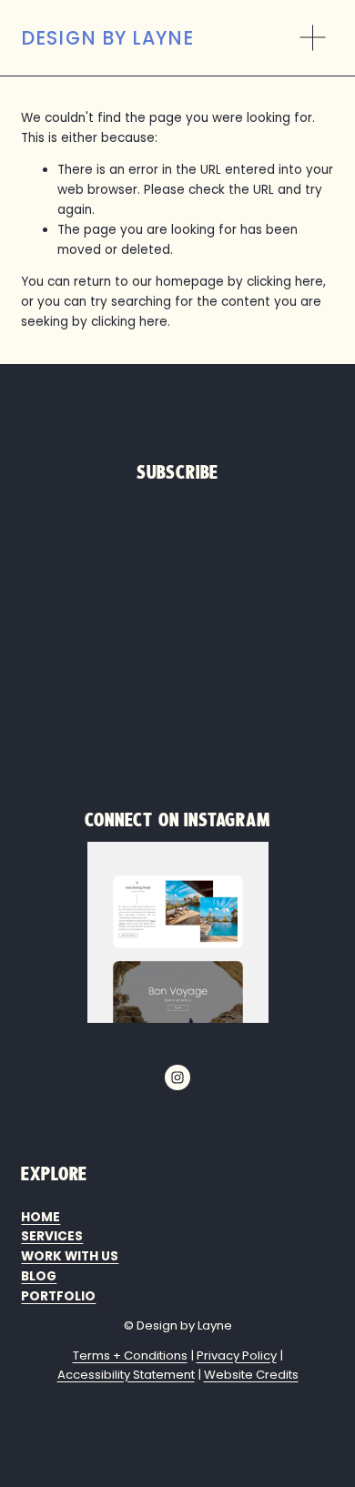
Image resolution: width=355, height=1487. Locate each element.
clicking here (285, 281)
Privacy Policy (237, 1355)
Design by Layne (107, 38)
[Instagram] (177, 1077)
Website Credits (251, 1374)
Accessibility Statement (126, 1374)
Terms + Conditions (130, 1355)
